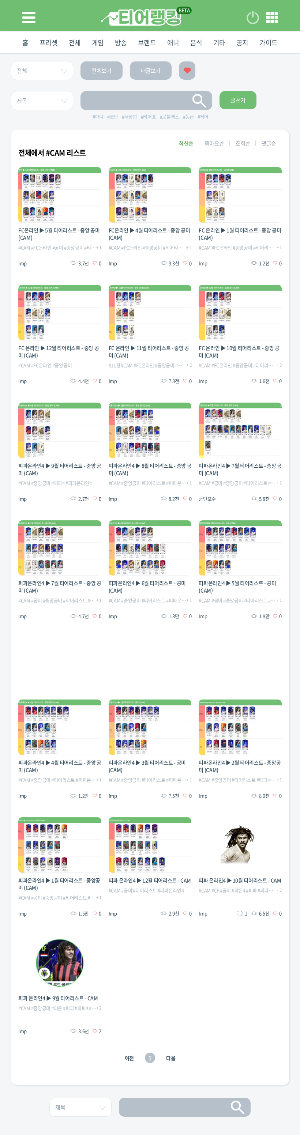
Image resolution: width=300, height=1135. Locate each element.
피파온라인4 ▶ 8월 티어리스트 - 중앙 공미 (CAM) (150, 469)
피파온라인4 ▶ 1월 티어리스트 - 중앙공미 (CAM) (59, 883)
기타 (219, 43)
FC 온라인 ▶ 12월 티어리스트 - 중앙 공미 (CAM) (58, 351)
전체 (75, 43)
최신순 (186, 143)
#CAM (24, 247)
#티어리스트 (175, 247)
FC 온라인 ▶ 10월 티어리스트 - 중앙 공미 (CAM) (239, 351)
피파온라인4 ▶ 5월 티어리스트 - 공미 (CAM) (237, 586)
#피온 (56, 1007)
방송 (121, 43)
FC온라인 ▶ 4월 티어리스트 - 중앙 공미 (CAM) (149, 233)
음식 (196, 43)
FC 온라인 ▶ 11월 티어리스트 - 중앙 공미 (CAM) (149, 351)
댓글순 (268, 143)
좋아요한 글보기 (187, 70)
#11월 (114, 365)
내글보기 (151, 71)
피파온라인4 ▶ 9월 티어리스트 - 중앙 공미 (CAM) (59, 469)
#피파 (261, 779)
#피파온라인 (269, 890)
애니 (173, 43)
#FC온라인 (41, 247)
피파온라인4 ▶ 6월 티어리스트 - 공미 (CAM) (147, 586)
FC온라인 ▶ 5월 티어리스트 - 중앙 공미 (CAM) (59, 233)
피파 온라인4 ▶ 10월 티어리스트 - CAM (240, 880)
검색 (199, 100)
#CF (215, 890)
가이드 (268, 43)
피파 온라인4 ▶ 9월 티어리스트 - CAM (58, 998)
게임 (98, 43)
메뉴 (272, 17)
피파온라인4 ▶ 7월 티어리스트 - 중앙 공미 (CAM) (240, 469)
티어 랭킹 (141, 17)
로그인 (253, 17)
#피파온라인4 (78, 482)
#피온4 (238, 890)
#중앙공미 (73, 247)
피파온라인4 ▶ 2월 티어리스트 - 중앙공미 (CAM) (240, 766)
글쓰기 (237, 100)
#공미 (57, 247)
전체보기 (101, 71)
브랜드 (147, 43)
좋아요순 (215, 143)
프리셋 (49, 43)
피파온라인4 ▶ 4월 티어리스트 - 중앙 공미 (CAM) (59, 766)
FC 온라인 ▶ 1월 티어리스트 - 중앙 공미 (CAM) (240, 233)
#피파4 (58, 482)
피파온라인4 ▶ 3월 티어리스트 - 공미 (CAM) (147, 766)
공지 (242, 43)
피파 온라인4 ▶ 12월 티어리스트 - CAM (150, 880)
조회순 (242, 143)
